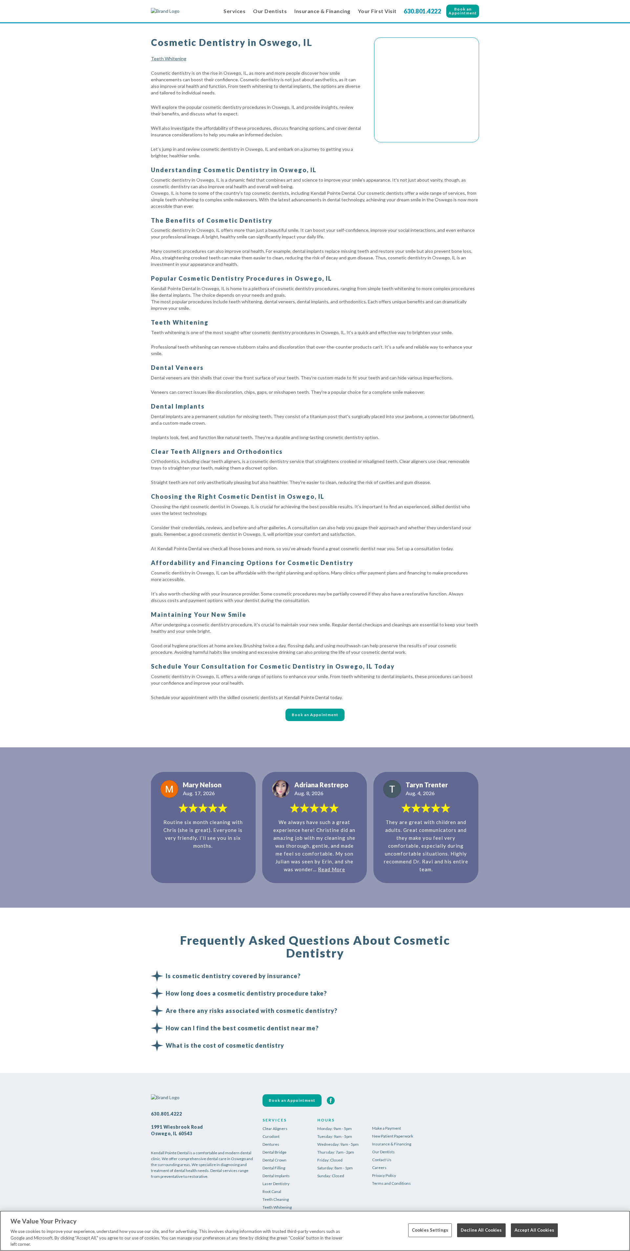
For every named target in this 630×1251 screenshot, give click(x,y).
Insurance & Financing (322, 11)
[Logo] (184, 11)
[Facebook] (331, 1100)
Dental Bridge (274, 1152)
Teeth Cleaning (275, 1199)
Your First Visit (377, 11)
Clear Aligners (274, 1128)
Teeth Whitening (168, 58)
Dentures (270, 1144)
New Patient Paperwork (392, 1136)
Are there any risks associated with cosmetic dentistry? (251, 1010)
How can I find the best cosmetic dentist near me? (242, 1028)
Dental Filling (273, 1167)
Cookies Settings (430, 1230)
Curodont (271, 1136)
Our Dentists (270, 11)
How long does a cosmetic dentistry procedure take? (246, 993)
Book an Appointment (463, 11)
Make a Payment (386, 1128)
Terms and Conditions (391, 1183)
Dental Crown (274, 1160)
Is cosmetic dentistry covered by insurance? (233, 975)
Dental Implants (276, 1175)
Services (234, 11)
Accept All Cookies (534, 1230)
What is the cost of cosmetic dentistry (225, 1045)
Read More (331, 869)
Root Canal (271, 1191)
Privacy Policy (384, 1175)
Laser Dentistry (275, 1183)
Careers (379, 1167)
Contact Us (381, 1159)
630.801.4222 (422, 11)
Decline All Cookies (481, 1230)
